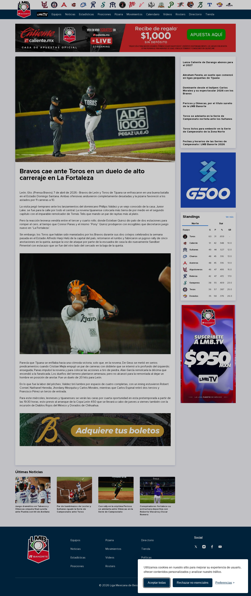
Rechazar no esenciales (192, 582)
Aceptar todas (157, 582)
